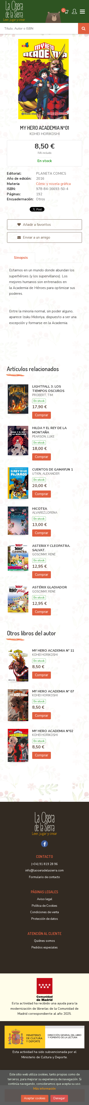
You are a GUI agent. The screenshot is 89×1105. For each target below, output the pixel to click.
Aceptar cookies (34, 1098)
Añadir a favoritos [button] (36, 224)
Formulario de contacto (44, 877)
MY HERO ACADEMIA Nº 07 (53, 691)
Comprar (41, 415)
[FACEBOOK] (44, 843)
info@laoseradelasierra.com (44, 870)
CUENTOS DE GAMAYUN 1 (52, 469)
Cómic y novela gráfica (53, 184)
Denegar (59, 1098)
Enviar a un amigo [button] (36, 237)
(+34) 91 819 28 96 (44, 864)
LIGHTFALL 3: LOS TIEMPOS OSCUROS (48, 388)
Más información (44, 1089)
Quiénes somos (44, 941)
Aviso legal (44, 899)
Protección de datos (44, 919)
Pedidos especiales (44, 947)
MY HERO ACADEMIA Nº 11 (53, 650)
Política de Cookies (44, 906)
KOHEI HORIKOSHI (44, 134)
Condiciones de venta (44, 912)
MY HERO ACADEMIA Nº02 (52, 731)
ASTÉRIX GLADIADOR (49, 587)
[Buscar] (83, 28)
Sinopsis (21, 257)
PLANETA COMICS (51, 173)
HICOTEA (39, 509)
